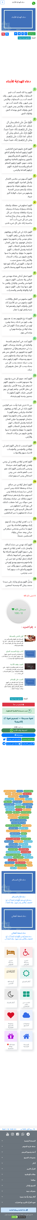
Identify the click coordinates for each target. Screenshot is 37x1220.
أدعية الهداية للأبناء (28, 791)
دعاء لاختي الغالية (29, 857)
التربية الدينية (9, 812)
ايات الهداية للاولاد (13, 828)
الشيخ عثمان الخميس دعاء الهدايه (18, 820)
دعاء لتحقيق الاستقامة (23, 860)
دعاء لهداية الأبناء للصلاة (20, 865)
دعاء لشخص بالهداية (20, 862)
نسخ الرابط (32, 33)
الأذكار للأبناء (19, 809)
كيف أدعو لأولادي (22, 868)
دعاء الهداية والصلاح (23, 849)
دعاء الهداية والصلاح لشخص (13, 852)
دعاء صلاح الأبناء (8, 857)
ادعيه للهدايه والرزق (20, 807)
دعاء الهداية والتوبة (26, 847)
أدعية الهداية (20, 791)
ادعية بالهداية (29, 799)
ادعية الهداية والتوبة (19, 799)
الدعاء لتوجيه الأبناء (24, 815)
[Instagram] (13, 1134)
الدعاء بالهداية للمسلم (26, 812)
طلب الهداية (13, 868)
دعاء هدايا (30, 865)
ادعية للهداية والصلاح (9, 804)
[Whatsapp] (23, 1134)
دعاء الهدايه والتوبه (26, 855)
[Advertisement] (18, 58)
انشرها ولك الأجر (20, 730)
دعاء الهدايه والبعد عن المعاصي (13, 855)
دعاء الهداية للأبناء (9, 841)
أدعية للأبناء (8, 794)
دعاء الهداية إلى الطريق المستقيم (18, 836)
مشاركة (19, 735)
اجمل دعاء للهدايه (27, 794)
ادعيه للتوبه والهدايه (9, 807)
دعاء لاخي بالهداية (12, 860)
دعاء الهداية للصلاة (13, 844)
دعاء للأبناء (29, 862)
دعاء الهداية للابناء (18, 841)
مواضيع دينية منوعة (24, 38)
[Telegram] (29, 1134)
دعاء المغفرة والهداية (15, 833)
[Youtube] (8, 1134)
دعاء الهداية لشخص (25, 839)
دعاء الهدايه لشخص (25, 852)
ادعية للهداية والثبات (28, 802)
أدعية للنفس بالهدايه (17, 794)
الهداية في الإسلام (26, 825)
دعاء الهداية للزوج (28, 841)
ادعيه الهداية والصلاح (27, 804)
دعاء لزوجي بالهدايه (9, 862)
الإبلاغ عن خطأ (17, 704)
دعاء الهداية (23, 833)
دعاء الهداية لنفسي (23, 844)
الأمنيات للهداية (27, 809)
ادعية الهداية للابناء (24, 796)
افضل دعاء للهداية (10, 809)
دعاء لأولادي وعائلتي (18, 857)
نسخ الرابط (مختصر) (28, 739)
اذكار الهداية (29, 807)
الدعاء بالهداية (16, 812)
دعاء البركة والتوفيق (25, 831)
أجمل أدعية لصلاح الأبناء (9, 791)
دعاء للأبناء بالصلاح (9, 865)
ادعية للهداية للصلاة (17, 802)
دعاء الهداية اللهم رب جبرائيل (13, 839)
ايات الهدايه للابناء (23, 828)
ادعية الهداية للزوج (9, 799)
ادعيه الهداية (18, 804)
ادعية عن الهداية (7, 802)
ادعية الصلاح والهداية (13, 796)
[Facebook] (18, 1134)
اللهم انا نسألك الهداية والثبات (18, 823)
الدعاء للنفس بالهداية (23, 817)
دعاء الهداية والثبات (12, 849)
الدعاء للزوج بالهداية (12, 817)
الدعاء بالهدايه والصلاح (13, 815)
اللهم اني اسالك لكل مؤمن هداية (13, 825)
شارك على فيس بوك (14, 739)
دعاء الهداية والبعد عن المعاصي (13, 847)
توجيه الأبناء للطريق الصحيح (13, 831)
